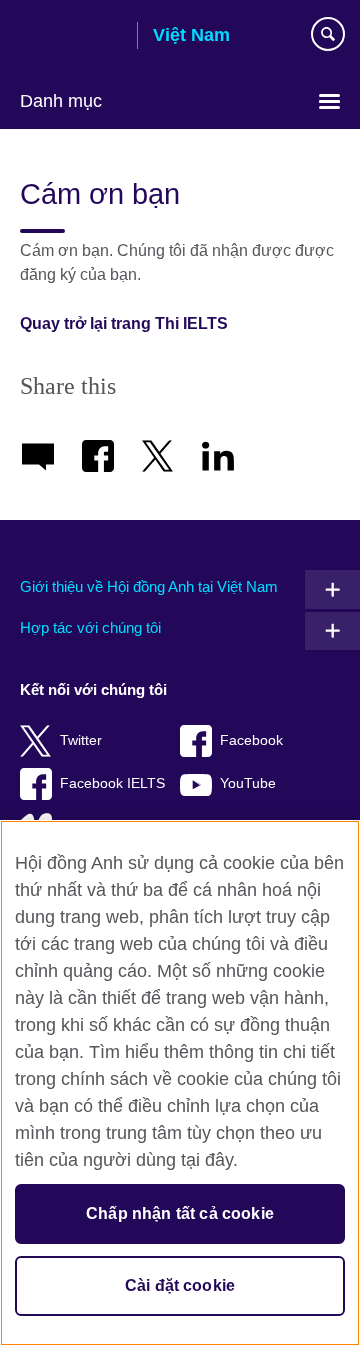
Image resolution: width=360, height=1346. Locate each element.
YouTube (248, 783)
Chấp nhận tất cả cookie (180, 1213)
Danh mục (61, 101)
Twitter (81, 740)
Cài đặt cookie (180, 1285)
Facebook (251, 740)
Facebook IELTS (112, 783)
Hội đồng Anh (71, 37)
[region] (180, 1083)
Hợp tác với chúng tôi (90, 627)
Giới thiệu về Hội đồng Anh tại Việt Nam (149, 586)
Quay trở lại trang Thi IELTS (124, 323)
